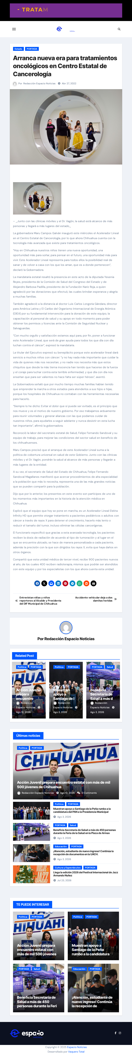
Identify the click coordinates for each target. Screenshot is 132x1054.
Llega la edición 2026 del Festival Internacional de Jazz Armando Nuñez (85, 874)
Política (22, 667)
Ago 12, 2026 (23, 712)
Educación (61, 846)
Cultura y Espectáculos (67, 867)
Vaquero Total (76, 1051)
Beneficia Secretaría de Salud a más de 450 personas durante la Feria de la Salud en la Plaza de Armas (84, 831)
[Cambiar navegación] (14, 29)
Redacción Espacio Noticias (39, 83)
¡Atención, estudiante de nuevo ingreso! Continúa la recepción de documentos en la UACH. (83, 853)
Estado (18, 48)
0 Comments (89, 793)
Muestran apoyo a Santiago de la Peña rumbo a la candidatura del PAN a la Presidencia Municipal (82, 810)
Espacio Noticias (77, 1047)
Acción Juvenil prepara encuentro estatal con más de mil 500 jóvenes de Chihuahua (36, 951)
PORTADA (32, 48)
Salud (110, 667)
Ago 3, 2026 (60, 712)
